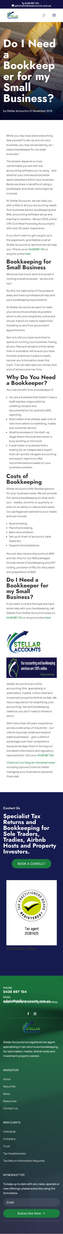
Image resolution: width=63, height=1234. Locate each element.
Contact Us (10, 1108)
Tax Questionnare (14, 1153)
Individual (9, 1131)
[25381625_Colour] (31, 944)
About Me (9, 1086)
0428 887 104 (37, 249)
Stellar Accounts (17, 111)
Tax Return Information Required (24, 1161)
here (28, 254)
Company (9, 1139)
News (6, 1094)
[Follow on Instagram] (35, 1013)
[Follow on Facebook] (28, 1013)
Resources (9, 1101)
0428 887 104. (45, 755)
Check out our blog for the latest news (30, 762)
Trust (6, 1146)
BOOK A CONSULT (31, 864)
